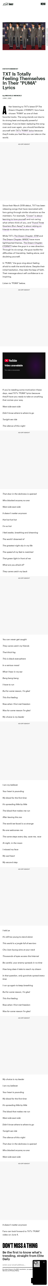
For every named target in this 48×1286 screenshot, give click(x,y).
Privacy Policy (14, 1270)
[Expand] (35, 1262)
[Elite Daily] (8, 4)
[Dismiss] (44, 1262)
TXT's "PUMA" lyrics (25, 130)
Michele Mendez (13, 95)
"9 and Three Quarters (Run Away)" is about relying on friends (23, 226)
